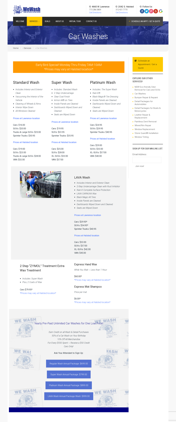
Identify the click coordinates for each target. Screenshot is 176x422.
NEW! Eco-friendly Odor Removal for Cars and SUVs (147, 88)
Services (27, 48)
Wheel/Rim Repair (143, 125)
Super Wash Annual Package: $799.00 (68, 374)
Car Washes (140, 93)
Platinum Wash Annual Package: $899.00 (68, 385)
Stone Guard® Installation (146, 133)
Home (15, 48)
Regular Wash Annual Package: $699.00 (69, 363)
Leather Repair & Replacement (142, 116)
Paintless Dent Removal (145, 121)
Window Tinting (142, 137)
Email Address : (140, 154)
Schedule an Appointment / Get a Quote (147, 64)
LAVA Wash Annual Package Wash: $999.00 (69, 396)
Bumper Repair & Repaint (146, 97)
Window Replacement (145, 129)
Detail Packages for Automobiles (144, 103)
